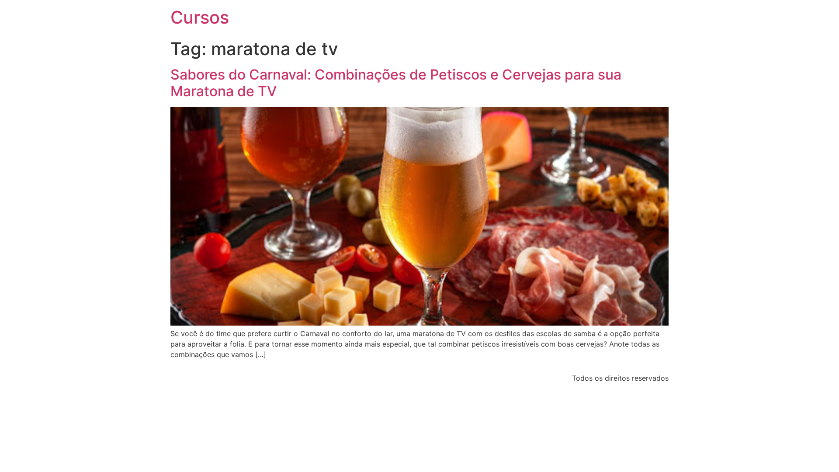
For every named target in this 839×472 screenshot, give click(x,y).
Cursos (199, 17)
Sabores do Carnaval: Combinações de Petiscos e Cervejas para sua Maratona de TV (395, 83)
